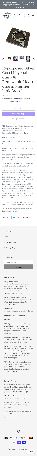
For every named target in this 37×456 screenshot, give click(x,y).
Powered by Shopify (23, 449)
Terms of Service (10, 242)
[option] (9, 58)
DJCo (14, 449)
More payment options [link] (18, 119)
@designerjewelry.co (20, 315)
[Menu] (33, 15)
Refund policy (9, 247)
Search (7, 236)
